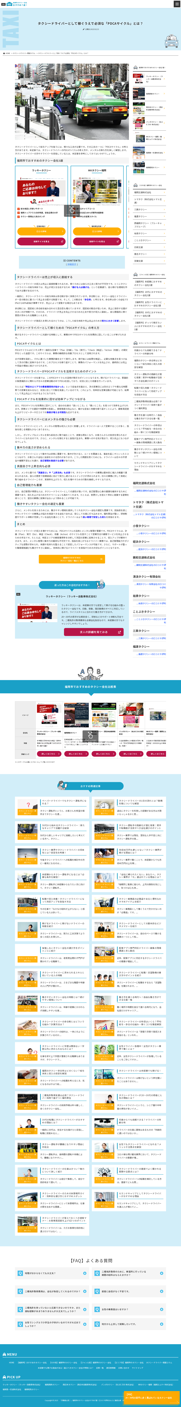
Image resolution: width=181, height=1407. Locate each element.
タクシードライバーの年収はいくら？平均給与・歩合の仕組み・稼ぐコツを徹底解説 (148, 429)
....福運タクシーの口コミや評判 (151, 654)
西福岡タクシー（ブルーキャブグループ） (148, 225)
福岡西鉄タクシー (52, 1384)
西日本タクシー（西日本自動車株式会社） (80, 1384)
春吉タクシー (140, 254)
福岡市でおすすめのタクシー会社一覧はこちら (72, 559)
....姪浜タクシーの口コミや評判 (151, 549)
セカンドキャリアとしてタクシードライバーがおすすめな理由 (148, 466)
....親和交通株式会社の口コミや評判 (150, 566)
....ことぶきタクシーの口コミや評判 (150, 621)
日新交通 (138, 247)
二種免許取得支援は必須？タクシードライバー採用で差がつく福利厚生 (148, 405)
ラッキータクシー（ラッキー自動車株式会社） (22, 1384)
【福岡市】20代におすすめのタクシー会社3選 (148, 293)
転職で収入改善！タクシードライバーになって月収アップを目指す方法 (148, 391)
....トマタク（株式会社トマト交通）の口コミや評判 (149, 516)
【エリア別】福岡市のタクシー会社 (129, 1362)
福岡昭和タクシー (31, 1389)
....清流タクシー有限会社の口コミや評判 (150, 585)
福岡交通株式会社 (142, 192)
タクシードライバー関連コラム (159, 1362)
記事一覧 (100, 1367)
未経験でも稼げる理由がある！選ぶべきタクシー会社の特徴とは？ (66, 1367)
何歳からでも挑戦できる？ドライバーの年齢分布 (148, 352)
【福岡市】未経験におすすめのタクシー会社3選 (148, 283)
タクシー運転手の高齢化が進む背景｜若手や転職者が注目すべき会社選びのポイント (148, 377)
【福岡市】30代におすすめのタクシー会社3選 (148, 314)
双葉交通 (138, 260)
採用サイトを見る (41, 241)
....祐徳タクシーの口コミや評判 (151, 603)
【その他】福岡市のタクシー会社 (63, 1362)
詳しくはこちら (48, 753)
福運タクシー (140, 216)
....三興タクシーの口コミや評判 (151, 638)
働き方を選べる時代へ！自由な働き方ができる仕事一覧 (148, 416)
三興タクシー (140, 209)
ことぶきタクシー (142, 240)
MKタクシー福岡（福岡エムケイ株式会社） (156, 1384)
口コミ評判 (41, 231)
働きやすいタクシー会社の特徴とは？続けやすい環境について (148, 452)
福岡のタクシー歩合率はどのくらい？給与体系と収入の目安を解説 (148, 364)
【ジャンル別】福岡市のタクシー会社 (95, 1362)
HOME (11, 1362)
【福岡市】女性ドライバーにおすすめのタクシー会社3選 (148, 304)
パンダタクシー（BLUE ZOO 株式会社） (118, 1384)
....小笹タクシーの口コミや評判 (151, 533)
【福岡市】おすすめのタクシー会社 (32, 1362)
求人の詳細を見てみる (94, 632)
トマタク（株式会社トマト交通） (148, 201)
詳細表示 (71, 264)
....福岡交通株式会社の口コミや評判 (150, 492)
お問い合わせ (123, 1367)
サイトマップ (137, 1367)
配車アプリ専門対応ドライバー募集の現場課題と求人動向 (148, 440)
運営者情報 (111, 1367)
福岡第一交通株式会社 (12, 1389)
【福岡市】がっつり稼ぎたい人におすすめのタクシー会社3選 (148, 326)
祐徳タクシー (140, 233)
